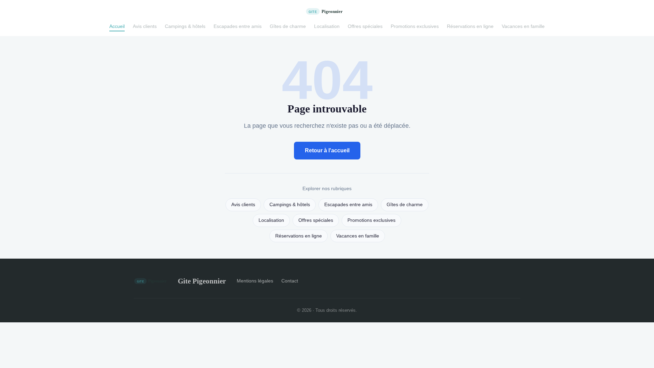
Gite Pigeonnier (202, 281)
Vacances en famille (523, 26)
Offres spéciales (365, 26)
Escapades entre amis (238, 26)
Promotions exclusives (415, 26)
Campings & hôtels (185, 26)
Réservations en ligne (470, 26)
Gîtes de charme (288, 26)
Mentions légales (255, 280)
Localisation (327, 26)
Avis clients (145, 26)
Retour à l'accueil (327, 150)
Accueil (117, 26)
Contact (289, 280)
